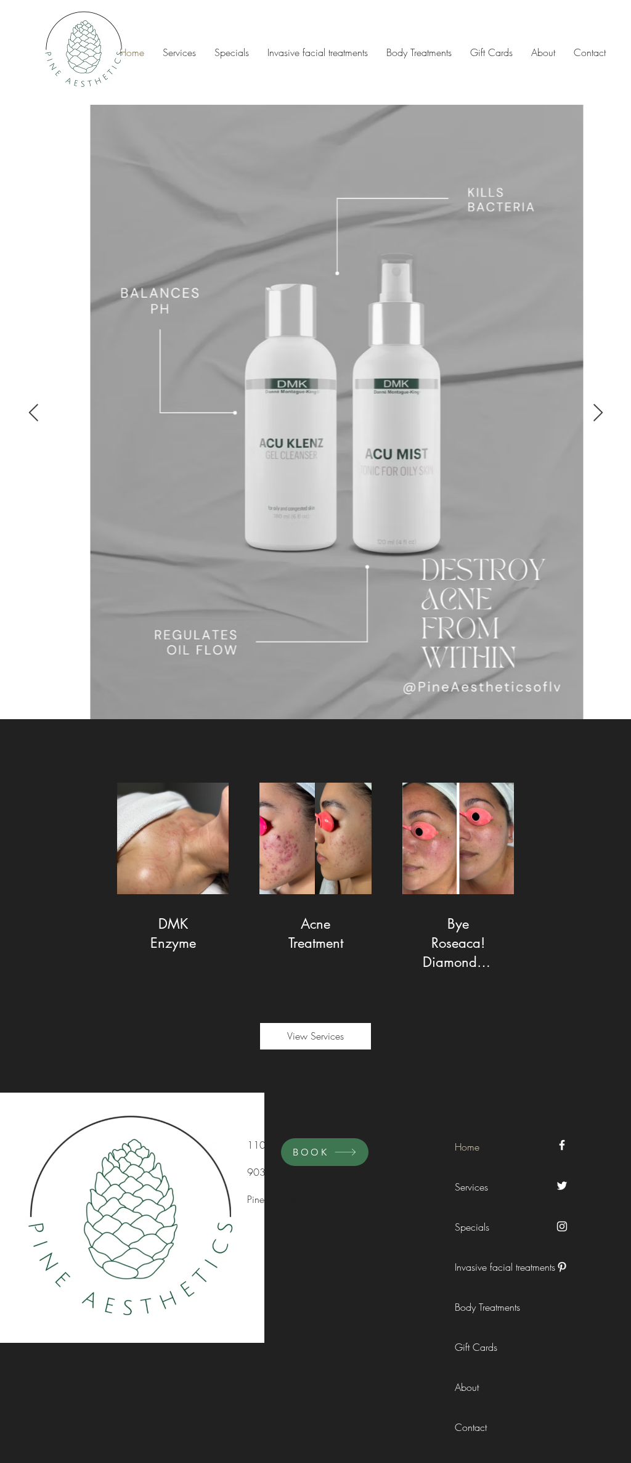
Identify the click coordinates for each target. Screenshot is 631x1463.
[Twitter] (562, 1185)
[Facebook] (562, 1145)
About (467, 1387)
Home (467, 1147)
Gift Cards (476, 1347)
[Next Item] (597, 413)
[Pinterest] (562, 1267)
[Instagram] (562, 1226)
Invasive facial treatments (482, 1267)
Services (471, 1187)
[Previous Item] (33, 413)
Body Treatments (482, 1307)
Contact (471, 1427)
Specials (472, 1227)
